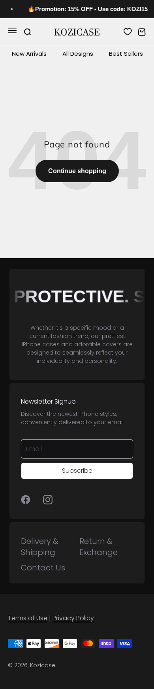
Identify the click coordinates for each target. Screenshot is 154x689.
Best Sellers (126, 53)
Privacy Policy (73, 618)
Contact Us (43, 567)
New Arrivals (29, 53)
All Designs (77, 53)
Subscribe (77, 470)
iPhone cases (41, 344)
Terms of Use (27, 618)
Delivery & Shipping (39, 547)
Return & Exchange (98, 547)
